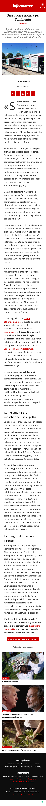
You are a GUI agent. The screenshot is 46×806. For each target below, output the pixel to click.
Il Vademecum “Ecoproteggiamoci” (23, 639)
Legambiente (10, 331)
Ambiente (23, 23)
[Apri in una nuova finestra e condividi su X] (18, 93)
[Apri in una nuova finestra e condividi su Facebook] (12, 93)
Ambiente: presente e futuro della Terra (19, 750)
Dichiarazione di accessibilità (23, 781)
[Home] (23, 5)
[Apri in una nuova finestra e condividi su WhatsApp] (23, 93)
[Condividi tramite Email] (28, 93)
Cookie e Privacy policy (18, 779)
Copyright (32, 779)
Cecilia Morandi (23, 81)
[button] (42, 5)
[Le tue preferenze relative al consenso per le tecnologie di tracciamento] (42, 802)
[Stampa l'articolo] (33, 93)
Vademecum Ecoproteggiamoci (18, 348)
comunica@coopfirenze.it (23, 794)
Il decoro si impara (10, 681)
